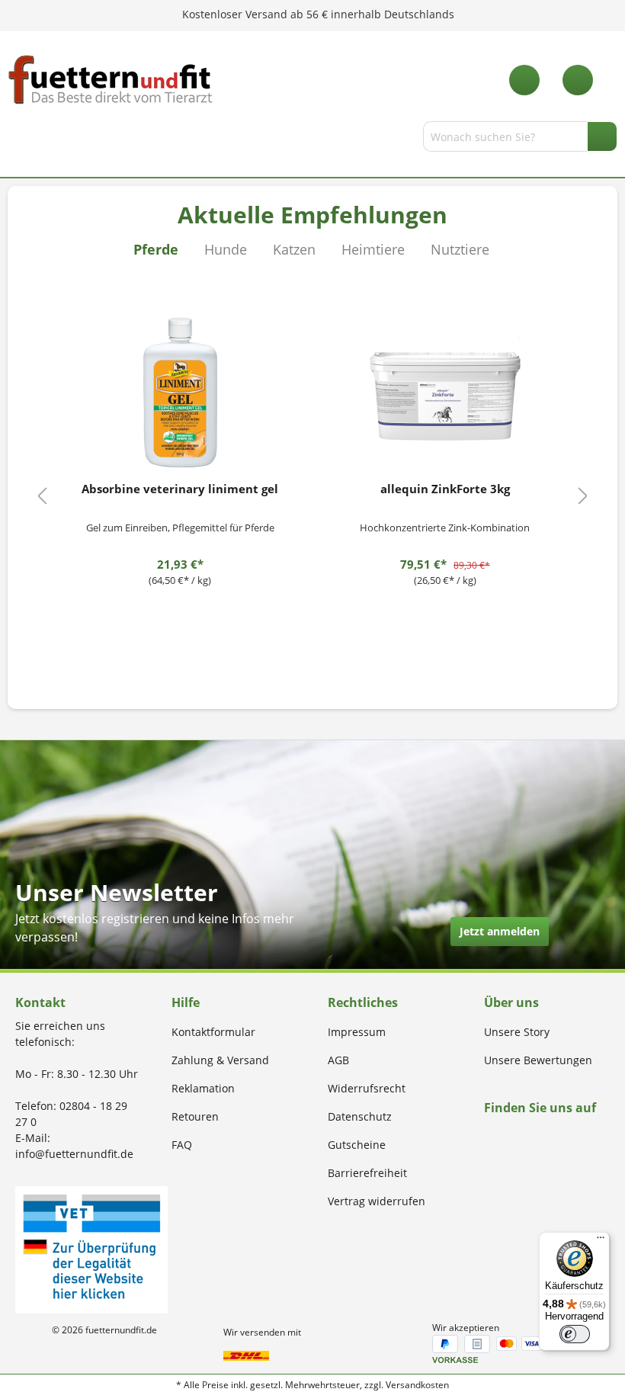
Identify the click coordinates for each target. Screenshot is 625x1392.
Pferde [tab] (155, 249)
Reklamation (203, 1088)
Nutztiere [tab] (460, 249)
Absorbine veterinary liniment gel (180, 488)
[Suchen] (602, 136)
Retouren (195, 1116)
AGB (338, 1060)
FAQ (181, 1144)
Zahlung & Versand (220, 1060)
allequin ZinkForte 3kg (445, 488)
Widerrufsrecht (366, 1088)
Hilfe (185, 1002)
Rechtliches (363, 1002)
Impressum (357, 1032)
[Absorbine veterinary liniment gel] (180, 392)
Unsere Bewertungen (538, 1060)
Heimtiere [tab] (373, 249)
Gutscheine (357, 1144)
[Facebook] (489, 1137)
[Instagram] (506, 1137)
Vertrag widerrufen (376, 1201)
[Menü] (17, 139)
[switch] (574, 1334)
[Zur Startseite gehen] (110, 79)
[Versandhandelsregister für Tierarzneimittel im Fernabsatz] (91, 1248)
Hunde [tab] (225, 249)
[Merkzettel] (524, 80)
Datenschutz (360, 1116)
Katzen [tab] (294, 249)
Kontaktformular (213, 1032)
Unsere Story (517, 1032)
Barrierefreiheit (367, 1173)
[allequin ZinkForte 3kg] (445, 392)
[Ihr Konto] (577, 80)
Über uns (511, 1002)
